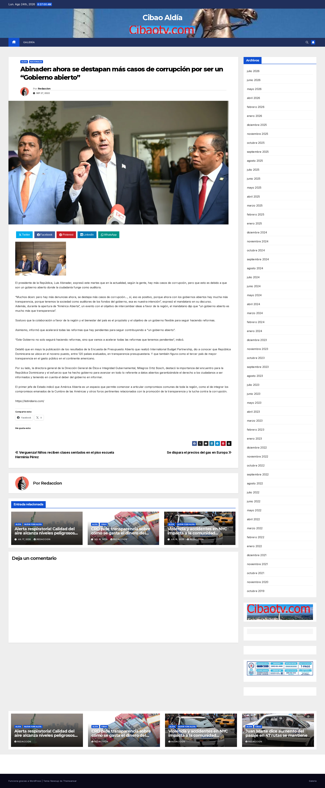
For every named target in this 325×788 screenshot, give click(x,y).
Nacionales (36, 62)
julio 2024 (253, 277)
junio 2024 (254, 286)
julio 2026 (253, 71)
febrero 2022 (255, 537)
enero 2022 (254, 546)
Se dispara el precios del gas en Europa (197, 452)
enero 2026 (254, 116)
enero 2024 (254, 331)
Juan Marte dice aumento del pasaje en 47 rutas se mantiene (276, 733)
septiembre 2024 (258, 259)
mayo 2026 (254, 89)
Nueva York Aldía (33, 524)
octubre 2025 (256, 142)
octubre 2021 (255, 573)
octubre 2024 (256, 250)
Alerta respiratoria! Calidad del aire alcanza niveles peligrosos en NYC (45, 533)
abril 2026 (253, 98)
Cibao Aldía (162, 17)
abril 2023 (253, 411)
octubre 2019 (255, 591)
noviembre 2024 (258, 241)
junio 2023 (254, 393)
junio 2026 (254, 80)
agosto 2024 (255, 268)
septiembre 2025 (258, 151)
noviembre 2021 (257, 564)
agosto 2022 (255, 483)
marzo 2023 (255, 420)
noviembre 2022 (257, 456)
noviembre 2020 (257, 582)
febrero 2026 (255, 107)
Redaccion (44, 88)
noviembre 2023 (257, 349)
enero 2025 (254, 223)
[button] (307, 42)
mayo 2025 (254, 187)
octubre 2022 (256, 465)
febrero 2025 (255, 214)
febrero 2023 (255, 429)
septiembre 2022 (258, 474)
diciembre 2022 (257, 447)
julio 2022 (253, 492)
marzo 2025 (255, 205)
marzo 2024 (255, 313)
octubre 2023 (256, 358)
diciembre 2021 (257, 555)
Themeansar (70, 781)
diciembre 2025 (257, 125)
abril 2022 (253, 519)
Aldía (24, 62)
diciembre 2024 (257, 232)
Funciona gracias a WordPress (25, 781)
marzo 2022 (255, 528)
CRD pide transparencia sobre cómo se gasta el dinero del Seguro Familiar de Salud (120, 533)
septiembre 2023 (258, 367)
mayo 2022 (254, 510)
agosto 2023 (255, 376)
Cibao (104, 524)
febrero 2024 (256, 322)
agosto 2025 (255, 160)
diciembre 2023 (257, 340)
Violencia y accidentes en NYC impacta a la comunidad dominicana (197, 533)
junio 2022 (254, 501)
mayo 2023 (254, 402)
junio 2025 (254, 178)
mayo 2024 (254, 295)
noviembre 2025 (257, 133)
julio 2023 (253, 384)
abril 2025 (253, 196)
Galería (29, 42)
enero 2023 (254, 438)
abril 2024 (253, 304)
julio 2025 (253, 169)
